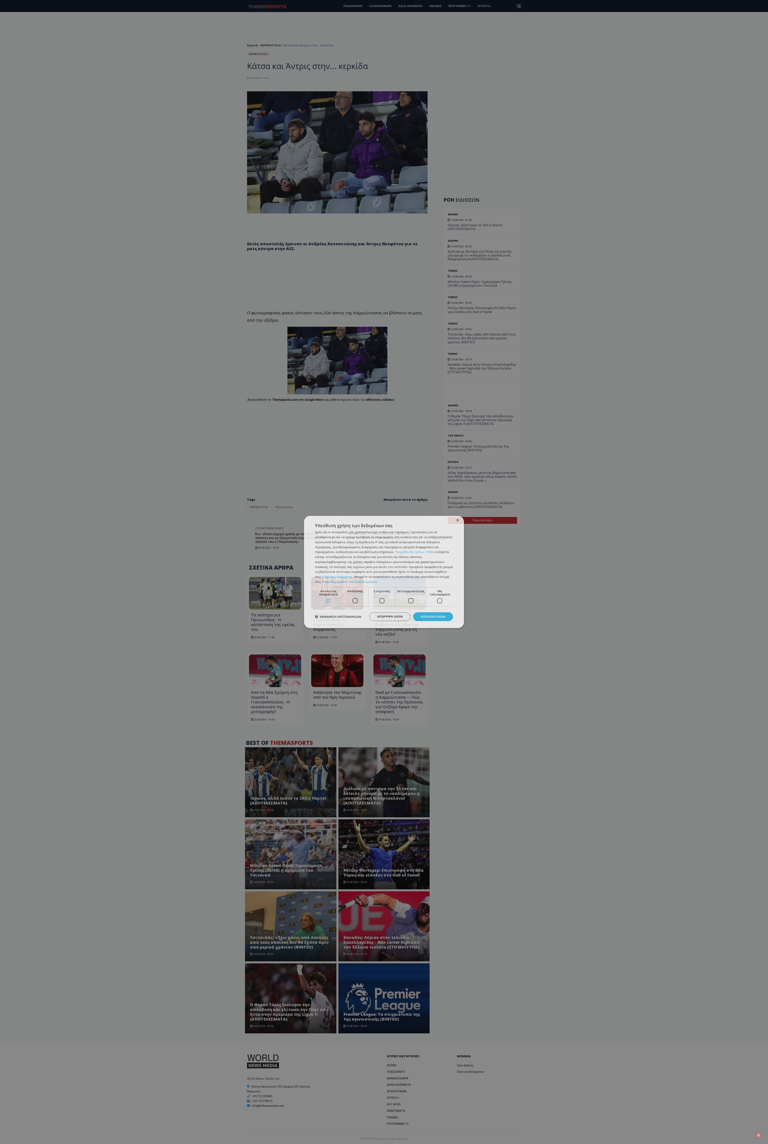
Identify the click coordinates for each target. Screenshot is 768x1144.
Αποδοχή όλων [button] (433, 616)
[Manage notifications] (758, 1135)
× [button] (457, 520)
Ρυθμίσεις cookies (334, 582)
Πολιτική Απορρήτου (363, 582)
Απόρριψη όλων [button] (390, 616)
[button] (338, 616)
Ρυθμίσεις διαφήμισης (337, 577)
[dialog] (384, 572)
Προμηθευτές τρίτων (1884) (415, 552)
